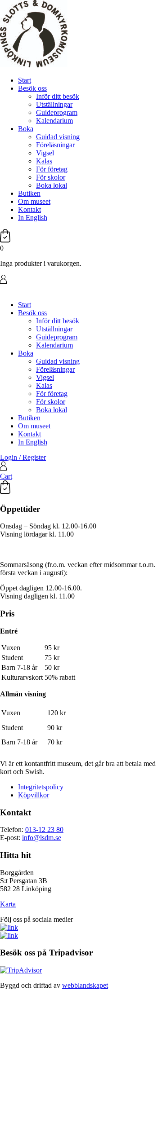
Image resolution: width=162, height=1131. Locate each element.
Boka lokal (51, 185)
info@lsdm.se (41, 837)
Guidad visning (58, 137)
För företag (52, 169)
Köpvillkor (33, 795)
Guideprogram (56, 112)
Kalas (44, 161)
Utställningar (54, 104)
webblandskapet (85, 985)
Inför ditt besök (57, 96)
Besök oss (32, 88)
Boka (25, 128)
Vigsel (45, 153)
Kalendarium (54, 120)
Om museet (34, 201)
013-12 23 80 (44, 829)
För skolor (50, 177)
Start (24, 80)
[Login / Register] (81, 280)
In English (32, 217)
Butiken (29, 193)
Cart (6, 476)
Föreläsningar (55, 145)
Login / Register (23, 457)
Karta (8, 904)
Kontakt (29, 209)
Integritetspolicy (40, 787)
